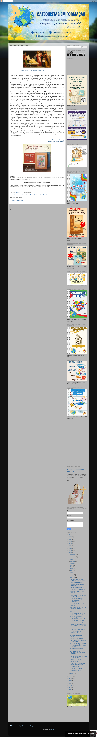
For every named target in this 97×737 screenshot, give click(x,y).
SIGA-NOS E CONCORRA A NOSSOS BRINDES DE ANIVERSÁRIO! (77, 665)
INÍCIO (12, 42)
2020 (70, 548)
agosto (72, 563)
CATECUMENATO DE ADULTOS (76, 635)
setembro (72, 561)
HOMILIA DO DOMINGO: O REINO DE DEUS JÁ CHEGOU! (77, 600)
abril (71, 572)
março (72, 575)
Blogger (52, 729)
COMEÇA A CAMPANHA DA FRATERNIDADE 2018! (77, 614)
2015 (70, 680)
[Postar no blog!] (26, 192)
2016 (70, 678)
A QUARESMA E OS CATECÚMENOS (75, 632)
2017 (70, 676)
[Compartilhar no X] (27, 192)
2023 (70, 541)
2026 (70, 534)
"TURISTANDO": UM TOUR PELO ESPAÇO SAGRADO (77, 580)
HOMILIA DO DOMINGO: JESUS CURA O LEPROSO (78, 656)
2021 (70, 546)
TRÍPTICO (72, 611)
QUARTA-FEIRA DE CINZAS (77, 629)
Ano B (31, 194)
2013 (70, 685)
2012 (70, 687)
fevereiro (72, 577)
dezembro (73, 554)
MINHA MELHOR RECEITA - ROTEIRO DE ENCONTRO (77, 588)
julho (71, 566)
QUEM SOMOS (20, 42)
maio (71, 570)
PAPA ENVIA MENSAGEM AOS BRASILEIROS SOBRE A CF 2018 (78, 626)
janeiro (72, 673)
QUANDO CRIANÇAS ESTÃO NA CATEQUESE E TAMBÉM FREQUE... (78, 645)
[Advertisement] (77, 442)
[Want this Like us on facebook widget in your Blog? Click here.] (95, 735)
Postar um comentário (17, 200)
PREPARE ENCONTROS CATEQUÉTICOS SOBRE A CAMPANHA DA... (77, 640)
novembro (73, 557)
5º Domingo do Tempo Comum (22, 194)
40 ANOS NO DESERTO (76, 648)
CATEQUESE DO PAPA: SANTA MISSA (76, 660)
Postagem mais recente (14, 206)
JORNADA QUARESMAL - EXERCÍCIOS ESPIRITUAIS (78, 617)
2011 (70, 689)
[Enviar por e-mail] (24, 192)
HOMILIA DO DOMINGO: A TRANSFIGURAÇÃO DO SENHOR (77, 584)
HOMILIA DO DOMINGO (76, 668)
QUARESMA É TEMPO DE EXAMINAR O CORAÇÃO (77, 621)
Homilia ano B (37, 194)
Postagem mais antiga (60, 206)
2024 (70, 539)
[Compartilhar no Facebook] (29, 192)
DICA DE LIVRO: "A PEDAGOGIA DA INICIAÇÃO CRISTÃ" (78, 652)
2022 (70, 543)
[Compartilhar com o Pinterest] (30, 192)
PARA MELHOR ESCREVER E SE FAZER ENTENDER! (78, 595)
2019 (70, 550)
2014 (70, 683)
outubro (72, 559)
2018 (70, 552)
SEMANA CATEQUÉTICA (76, 670)
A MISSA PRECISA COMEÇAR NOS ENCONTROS (78, 608)
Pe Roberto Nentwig (47, 194)
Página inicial (37, 206)
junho (71, 568)
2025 (70, 537)
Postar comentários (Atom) (21, 210)
